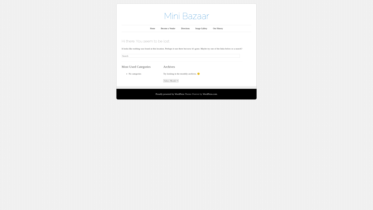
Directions (185, 28)
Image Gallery (201, 28)
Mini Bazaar (186, 16)
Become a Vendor (168, 28)
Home (152, 28)
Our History (218, 28)
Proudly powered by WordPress (170, 94)
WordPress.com (210, 94)
